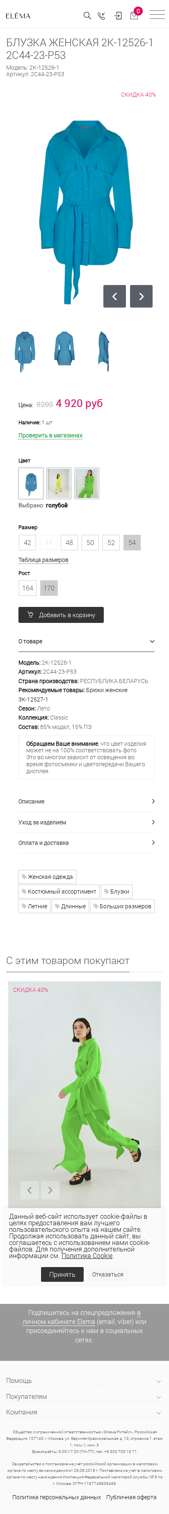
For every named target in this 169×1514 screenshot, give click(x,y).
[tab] (86, 641)
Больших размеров (124, 906)
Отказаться (107, 1274)
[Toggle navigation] (157, 16)
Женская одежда (50, 876)
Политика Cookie (87, 1255)
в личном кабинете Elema (82, 1317)
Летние (37, 906)
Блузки (119, 891)
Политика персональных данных (56, 1497)
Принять (62, 1274)
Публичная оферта (131, 1497)
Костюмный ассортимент (61, 891)
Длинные (73, 906)
